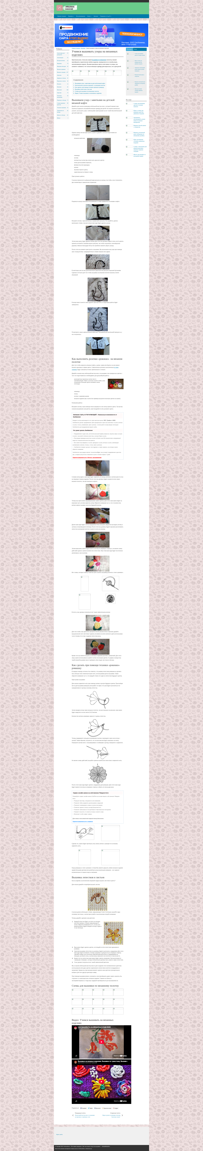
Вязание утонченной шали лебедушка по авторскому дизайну (140, 83)
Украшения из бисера (62, 111)
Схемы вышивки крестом (62, 104)
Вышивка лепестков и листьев (82, 89)
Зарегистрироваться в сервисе (83, 821)
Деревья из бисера (62, 78)
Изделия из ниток (62, 81)
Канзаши (62, 87)
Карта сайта (59, 1134)
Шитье (62, 118)
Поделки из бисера (62, 100)
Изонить (62, 84)
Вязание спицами (61, 16)
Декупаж (62, 75)
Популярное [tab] (129, 49)
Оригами (96, 16)
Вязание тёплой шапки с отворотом (139, 75)
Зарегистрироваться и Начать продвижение (87, 457)
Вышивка (70, 16)
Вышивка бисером (62, 66)
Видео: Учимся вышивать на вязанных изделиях (87, 93)
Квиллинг (62, 89)
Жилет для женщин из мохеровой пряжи (140, 155)
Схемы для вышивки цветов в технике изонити (140, 54)
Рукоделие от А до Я (105, 16)
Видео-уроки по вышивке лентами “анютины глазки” (111, 1115)
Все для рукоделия (80, 16)
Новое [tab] (135, 49)
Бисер (88, 16)
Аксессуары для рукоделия (62, 54)
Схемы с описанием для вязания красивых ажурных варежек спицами (140, 149)
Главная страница (76, 48)
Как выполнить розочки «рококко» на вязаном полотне (89, 85)
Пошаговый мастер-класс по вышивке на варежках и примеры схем (85, 1115)
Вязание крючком (62, 69)
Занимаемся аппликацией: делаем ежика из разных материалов (140, 69)
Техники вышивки (62, 107)
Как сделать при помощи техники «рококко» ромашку (88, 87)
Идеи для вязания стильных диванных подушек (139, 90)
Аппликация (62, 57)
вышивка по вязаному (99, 60)
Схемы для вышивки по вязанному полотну (86, 91)
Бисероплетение (62, 60)
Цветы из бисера (62, 115)
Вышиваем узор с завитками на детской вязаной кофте (89, 83)
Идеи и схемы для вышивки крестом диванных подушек (138, 62)
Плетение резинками (62, 96)
